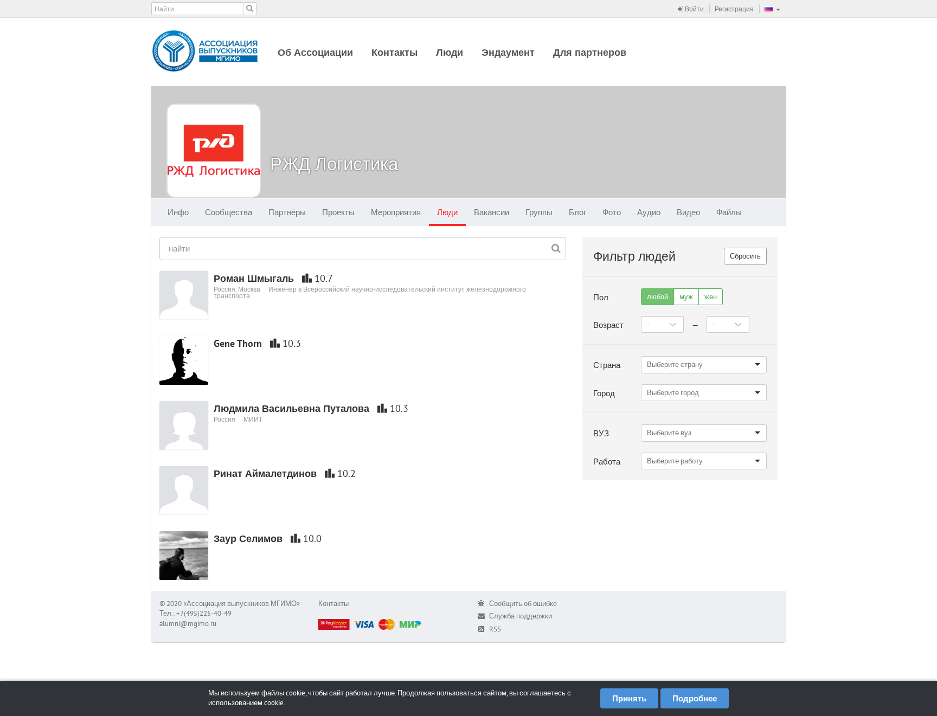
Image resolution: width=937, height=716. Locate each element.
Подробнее (694, 698)
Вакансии (491, 212)
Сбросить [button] (745, 256)
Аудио (648, 212)
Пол (600, 297)
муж (686, 296)
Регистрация (734, 9)
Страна (606, 365)
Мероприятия (396, 212)
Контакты (394, 52)
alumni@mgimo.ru (187, 623)
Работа (606, 461)
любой (657, 296)
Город (604, 393)
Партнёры (287, 212)
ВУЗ (601, 433)
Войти (693, 9)
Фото (611, 212)
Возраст (608, 325)
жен (710, 296)
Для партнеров (589, 52)
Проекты (338, 212)
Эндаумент (508, 52)
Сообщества (228, 212)
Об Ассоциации (315, 52)
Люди (449, 52)
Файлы (729, 212)
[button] (772, 8)
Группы (539, 212)
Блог (577, 212)
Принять (629, 698)
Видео (688, 212)
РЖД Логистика (334, 163)
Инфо (178, 212)
